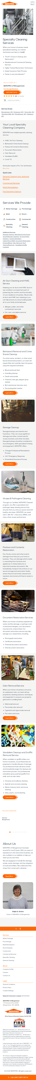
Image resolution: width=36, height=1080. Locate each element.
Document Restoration (23, 241)
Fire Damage (7, 941)
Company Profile (8, 969)
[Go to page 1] (10, 832)
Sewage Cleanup (8, 234)
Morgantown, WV (7, 112)
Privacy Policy (7, 987)
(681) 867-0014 (11, 92)
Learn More (9, 317)
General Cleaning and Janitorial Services (16, 177)
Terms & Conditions (9, 984)
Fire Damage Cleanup (12, 191)
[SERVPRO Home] (9, 3)
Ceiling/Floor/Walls (9, 241)
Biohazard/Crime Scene (22, 234)
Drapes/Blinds (7, 243)
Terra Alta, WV (29, 112)
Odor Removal (17, 243)
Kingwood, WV (18, 112)
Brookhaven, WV (20, 114)
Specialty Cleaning (9, 957)
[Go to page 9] (26, 832)
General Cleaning (8, 960)
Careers (5, 972)
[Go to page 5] (18, 832)
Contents (6, 247)
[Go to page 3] (14, 832)
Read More (9, 876)
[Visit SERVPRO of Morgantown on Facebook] (20, 929)
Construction (7, 951)
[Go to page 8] (24, 832)
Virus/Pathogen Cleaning (11, 236)
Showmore (6, 168)
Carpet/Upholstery (15, 239)
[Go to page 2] (12, 832)
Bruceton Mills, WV (8, 114)
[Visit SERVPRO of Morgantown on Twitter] (16, 928)
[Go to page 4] (16, 832)
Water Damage (8, 938)
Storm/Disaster (8, 948)
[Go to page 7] (22, 832)
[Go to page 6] (20, 832)
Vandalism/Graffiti (21, 245)
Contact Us (6, 975)
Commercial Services (11, 183)
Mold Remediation (10, 187)
